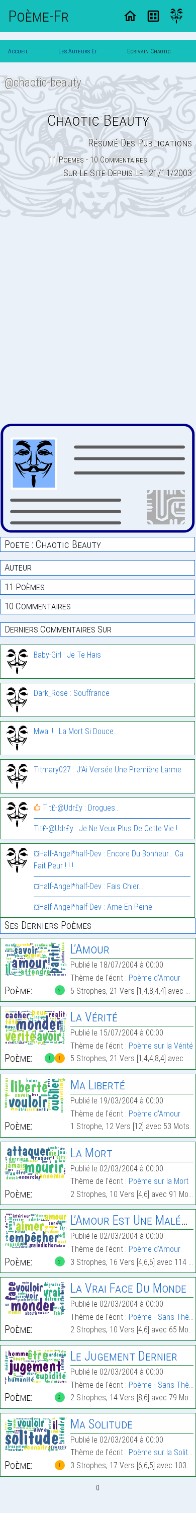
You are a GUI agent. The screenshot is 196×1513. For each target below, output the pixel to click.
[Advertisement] (98, 321)
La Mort (91, 1153)
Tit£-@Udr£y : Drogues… (80, 808)
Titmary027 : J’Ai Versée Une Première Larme (107, 769)
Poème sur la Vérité (161, 1046)
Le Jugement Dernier (123, 1356)
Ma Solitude (101, 1424)
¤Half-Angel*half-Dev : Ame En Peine (93, 907)
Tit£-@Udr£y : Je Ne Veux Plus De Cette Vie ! (105, 828)
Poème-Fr (38, 16)
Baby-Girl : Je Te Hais (67, 655)
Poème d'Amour (154, 978)
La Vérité (94, 1017)
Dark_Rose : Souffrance (72, 693)
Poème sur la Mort (158, 1181)
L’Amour (90, 949)
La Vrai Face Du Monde (128, 1288)
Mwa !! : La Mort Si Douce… (76, 731)
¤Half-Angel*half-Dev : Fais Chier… (88, 886)
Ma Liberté (97, 1085)
